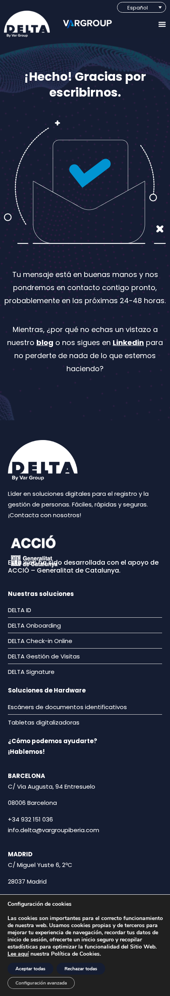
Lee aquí (18, 954)
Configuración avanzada (41, 983)
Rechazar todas (80, 969)
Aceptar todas (30, 969)
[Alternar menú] (162, 24)
